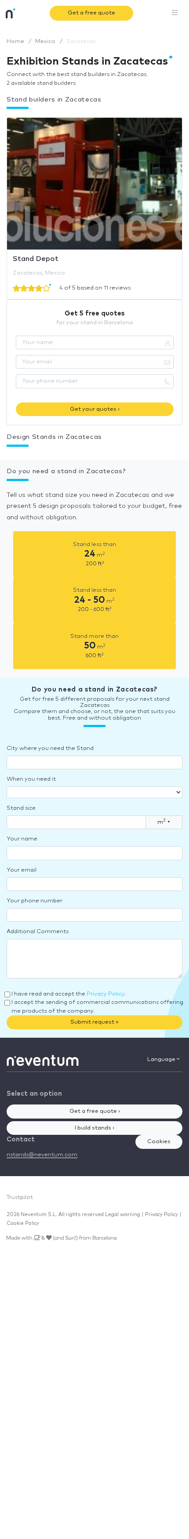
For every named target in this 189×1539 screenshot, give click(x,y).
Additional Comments (38, 931)
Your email (21, 870)
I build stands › (94, 1128)
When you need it (31, 779)
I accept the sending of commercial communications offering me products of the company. (97, 1006)
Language (162, 1059)
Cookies (159, 1141)
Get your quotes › (95, 409)
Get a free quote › (94, 1111)
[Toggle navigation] (175, 13)
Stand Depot (35, 258)
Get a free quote (91, 13)
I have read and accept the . (68, 994)
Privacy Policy (105, 994)
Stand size (21, 808)
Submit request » (94, 1022)
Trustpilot (20, 1197)
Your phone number (34, 901)
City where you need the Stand (50, 748)
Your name (22, 839)
